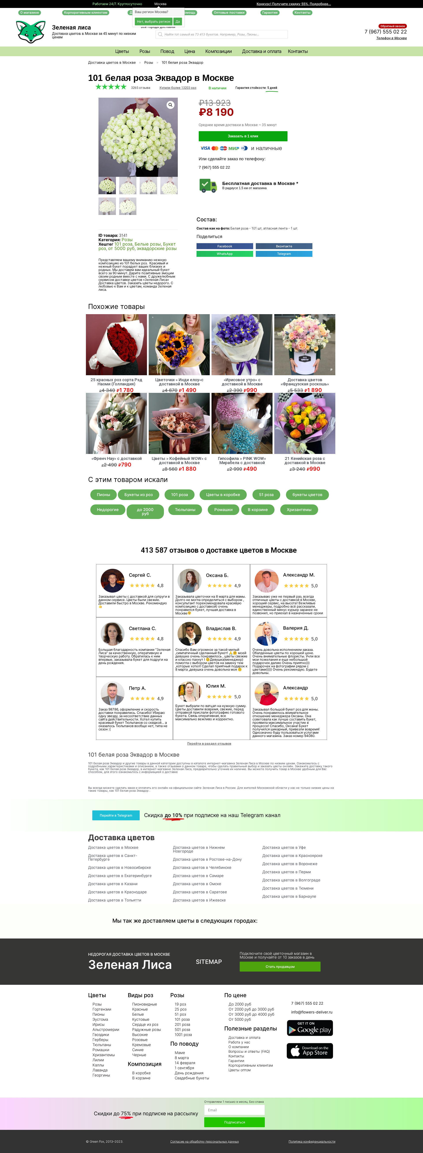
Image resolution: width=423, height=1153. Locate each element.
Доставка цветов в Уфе (284, 847)
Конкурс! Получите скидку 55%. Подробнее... (294, 4)
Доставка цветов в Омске (197, 884)
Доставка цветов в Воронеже (289, 864)
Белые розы (148, 244)
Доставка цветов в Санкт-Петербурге (112, 857)
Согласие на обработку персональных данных (204, 1141)
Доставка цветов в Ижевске (199, 900)
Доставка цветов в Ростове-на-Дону (207, 859)
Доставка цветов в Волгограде (291, 880)
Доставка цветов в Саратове (200, 892)
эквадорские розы (157, 248)
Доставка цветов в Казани (112, 884)
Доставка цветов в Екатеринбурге (120, 875)
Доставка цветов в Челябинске (202, 867)
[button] (29, 12)
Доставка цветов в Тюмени (288, 888)
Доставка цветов (121, 837)
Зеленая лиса (71, 27)
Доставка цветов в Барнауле (289, 896)
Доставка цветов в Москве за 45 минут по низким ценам (94, 35)
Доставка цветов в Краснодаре (117, 892)
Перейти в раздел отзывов (209, 744)
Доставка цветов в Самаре (198, 875)
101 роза (123, 244)
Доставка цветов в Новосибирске (119, 867)
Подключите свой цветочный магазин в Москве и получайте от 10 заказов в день (277, 955)
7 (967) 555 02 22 (386, 32)
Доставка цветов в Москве (112, 62)
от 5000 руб (121, 248)
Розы (148, 62)
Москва (160, 4)
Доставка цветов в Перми (286, 872)
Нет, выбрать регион (153, 21)
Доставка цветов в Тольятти (114, 900)
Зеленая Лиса (130, 964)
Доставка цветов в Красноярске (292, 855)
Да (178, 21)
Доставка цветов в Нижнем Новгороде (199, 849)
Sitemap (209, 961)
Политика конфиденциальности (312, 1141)
